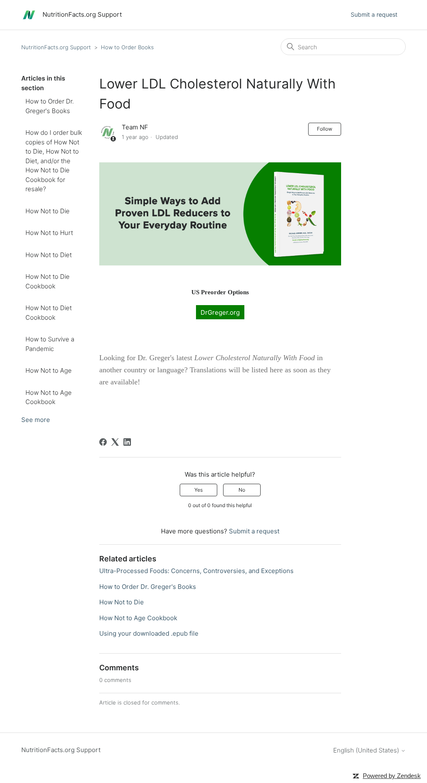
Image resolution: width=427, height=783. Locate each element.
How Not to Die (47, 211)
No (242, 490)
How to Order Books (127, 47)
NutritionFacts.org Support (56, 47)
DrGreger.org (220, 312)
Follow (324, 129)
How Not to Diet (48, 255)
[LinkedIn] (127, 442)
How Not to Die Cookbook (47, 281)
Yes (198, 490)
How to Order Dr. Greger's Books (49, 106)
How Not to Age (48, 370)
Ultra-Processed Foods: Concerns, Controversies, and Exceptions (196, 571)
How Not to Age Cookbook (48, 397)
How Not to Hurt (49, 233)
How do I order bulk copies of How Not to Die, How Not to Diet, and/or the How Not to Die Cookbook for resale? (53, 161)
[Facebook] (103, 442)
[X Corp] (115, 442)
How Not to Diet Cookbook (48, 312)
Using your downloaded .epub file (148, 633)
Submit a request (374, 14)
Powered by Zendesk (392, 775)
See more (35, 420)
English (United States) (367, 750)
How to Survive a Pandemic (49, 344)
